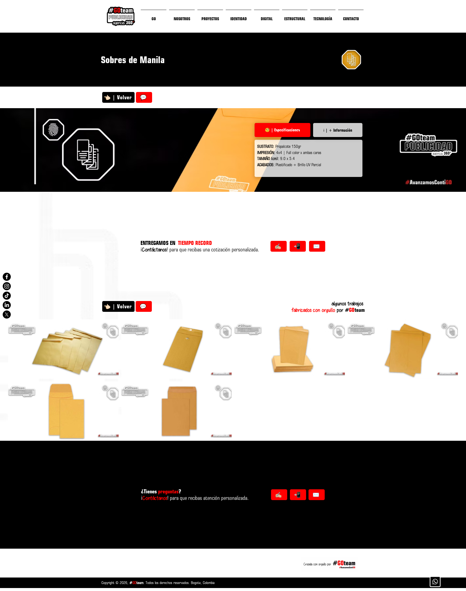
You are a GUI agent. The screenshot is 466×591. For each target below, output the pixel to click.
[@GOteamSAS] (7, 277)
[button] (63, 349)
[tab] (282, 130)
